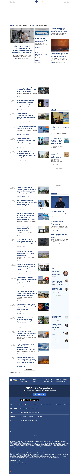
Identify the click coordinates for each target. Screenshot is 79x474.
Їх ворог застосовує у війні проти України (25, 271)
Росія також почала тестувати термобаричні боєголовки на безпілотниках (26, 233)
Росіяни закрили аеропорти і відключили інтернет (27, 130)
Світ (17, 327)
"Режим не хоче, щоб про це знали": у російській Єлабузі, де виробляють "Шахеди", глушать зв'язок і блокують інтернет (59, 30)
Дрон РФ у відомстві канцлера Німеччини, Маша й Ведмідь (57, 326)
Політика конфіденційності (61, 379)
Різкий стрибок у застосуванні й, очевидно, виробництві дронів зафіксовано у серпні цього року (32, 285)
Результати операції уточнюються (24, 159)
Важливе (53, 109)
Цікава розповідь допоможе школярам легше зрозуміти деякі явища (56, 146)
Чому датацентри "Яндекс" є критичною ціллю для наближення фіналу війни (57, 281)
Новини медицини (23, 431)
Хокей (30, 412)
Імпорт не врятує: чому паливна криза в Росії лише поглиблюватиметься (57, 290)
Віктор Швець (54, 276)
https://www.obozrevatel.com (50, 441)
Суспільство (59, 404)
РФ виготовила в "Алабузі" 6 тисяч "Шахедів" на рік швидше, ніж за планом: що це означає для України (27, 280)
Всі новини (66, 404)
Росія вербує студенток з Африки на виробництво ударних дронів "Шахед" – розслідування (25, 320)
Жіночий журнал (37, 435)
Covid (35, 431)
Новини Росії (16, 58)
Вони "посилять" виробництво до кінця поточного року (27, 94)
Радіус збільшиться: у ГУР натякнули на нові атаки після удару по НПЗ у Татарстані (26, 333)
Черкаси (37, 408)
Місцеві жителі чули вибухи (22, 194)
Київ (21, 408)
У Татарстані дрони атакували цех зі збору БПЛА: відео (26, 127)
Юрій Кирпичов (54, 336)
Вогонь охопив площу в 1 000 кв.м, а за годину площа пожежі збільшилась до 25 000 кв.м (60, 59)
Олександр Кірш (54, 329)
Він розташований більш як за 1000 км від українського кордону (30, 208)
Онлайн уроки (30, 416)
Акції (33, 420)
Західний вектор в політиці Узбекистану (57, 340)
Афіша (21, 435)
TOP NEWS (54, 193)
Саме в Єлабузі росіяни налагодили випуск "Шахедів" (27, 121)
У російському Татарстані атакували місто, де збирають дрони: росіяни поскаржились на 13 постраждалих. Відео (26, 190)
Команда (34, 379)
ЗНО (38, 416)
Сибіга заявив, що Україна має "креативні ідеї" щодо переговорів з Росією (59, 236)
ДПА (35, 416)
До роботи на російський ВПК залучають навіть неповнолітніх (26, 298)
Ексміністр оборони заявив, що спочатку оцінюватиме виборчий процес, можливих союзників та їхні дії (59, 227)
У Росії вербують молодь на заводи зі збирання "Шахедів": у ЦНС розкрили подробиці (27, 293)
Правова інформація (48, 379)
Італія (37, 25)
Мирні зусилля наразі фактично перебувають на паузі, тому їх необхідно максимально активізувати (60, 240)
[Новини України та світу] (12, 372)
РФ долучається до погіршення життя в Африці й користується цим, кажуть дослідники (32, 325)
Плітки (25, 435)
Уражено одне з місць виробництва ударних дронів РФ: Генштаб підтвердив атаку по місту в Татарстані (26, 154)
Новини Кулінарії (31, 424)
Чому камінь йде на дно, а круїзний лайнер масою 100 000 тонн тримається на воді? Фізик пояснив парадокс (56, 141)
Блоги (50, 404)
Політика (20, 404)
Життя (34, 404)
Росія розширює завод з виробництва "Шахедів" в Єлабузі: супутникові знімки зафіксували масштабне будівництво (41, 54)
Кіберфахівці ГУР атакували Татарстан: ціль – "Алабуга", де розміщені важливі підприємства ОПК (26, 306)
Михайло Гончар (54, 292)
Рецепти (21, 424)
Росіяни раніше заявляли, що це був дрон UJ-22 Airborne (28, 351)
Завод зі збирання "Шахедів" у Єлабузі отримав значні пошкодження (26, 338)
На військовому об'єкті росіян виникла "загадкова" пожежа (24, 246)
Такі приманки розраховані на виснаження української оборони (25, 258)
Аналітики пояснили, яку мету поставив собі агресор (27, 145)
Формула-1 (37, 412)
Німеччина (25, 25)
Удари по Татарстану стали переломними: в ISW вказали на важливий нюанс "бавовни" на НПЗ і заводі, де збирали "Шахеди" (26, 360)
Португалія (41, 25)
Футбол (21, 412)
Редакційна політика (48, 381)
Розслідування (44, 404)
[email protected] (24, 464)
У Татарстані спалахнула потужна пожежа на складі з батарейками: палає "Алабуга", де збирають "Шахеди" (59, 55)
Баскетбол (26, 412)
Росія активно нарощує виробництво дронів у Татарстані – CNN (24, 228)
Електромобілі (28, 420)
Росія (33, 25)
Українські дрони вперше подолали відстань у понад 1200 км (29, 364)
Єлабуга (12, 25)
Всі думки (54, 346)
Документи (34, 381)
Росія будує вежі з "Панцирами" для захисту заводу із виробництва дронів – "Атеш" (27, 116)
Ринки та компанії (23, 428)
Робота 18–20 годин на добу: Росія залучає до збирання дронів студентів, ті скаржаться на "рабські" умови (21, 49)
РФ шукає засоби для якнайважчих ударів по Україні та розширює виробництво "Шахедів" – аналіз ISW (26, 141)
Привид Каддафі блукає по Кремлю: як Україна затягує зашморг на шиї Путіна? (57, 273)
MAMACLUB (30, 431)
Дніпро (33, 408)
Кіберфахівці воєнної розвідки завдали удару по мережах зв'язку (30, 311)
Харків (24, 408)
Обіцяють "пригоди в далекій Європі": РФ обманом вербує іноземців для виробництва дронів (26, 266)
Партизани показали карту (22, 107)
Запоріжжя (28, 408)
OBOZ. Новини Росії (20, 366)
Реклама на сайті (23, 381)
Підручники (25, 416)
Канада (20, 25)
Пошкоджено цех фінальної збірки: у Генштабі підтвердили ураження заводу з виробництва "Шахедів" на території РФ (27, 203)
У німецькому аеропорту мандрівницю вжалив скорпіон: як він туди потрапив (56, 155)
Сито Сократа (54, 320)
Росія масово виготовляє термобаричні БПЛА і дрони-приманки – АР (26, 253)
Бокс (33, 412)
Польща (45, 25)
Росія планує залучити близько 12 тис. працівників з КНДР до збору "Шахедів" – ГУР (26, 89)
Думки (52, 268)
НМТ (41, 416)
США (17, 25)
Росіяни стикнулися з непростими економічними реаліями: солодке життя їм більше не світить (57, 318)
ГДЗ (21, 416)
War (17, 96)
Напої (25, 424)
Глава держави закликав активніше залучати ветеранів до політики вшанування (60, 215)
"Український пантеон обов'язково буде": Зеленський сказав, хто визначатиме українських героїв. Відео (59, 211)
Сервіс (36, 420)
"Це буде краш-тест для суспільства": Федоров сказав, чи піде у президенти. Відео (59, 223)
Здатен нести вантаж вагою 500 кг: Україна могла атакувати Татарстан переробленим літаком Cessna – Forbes (26, 346)
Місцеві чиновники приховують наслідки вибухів (26, 221)
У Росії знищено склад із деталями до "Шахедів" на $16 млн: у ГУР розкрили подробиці (26, 241)
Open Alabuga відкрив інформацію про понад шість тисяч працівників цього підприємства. (41, 44)
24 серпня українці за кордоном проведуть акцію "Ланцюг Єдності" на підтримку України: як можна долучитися (60, 127)
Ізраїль (30, 25)
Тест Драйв (22, 420)
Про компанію (22, 379)
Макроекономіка (31, 428)
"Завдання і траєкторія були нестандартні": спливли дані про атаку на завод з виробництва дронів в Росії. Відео (26, 216)
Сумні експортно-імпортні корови (58, 333)
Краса (28, 435)
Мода (31, 435)
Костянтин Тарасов (55, 284)
